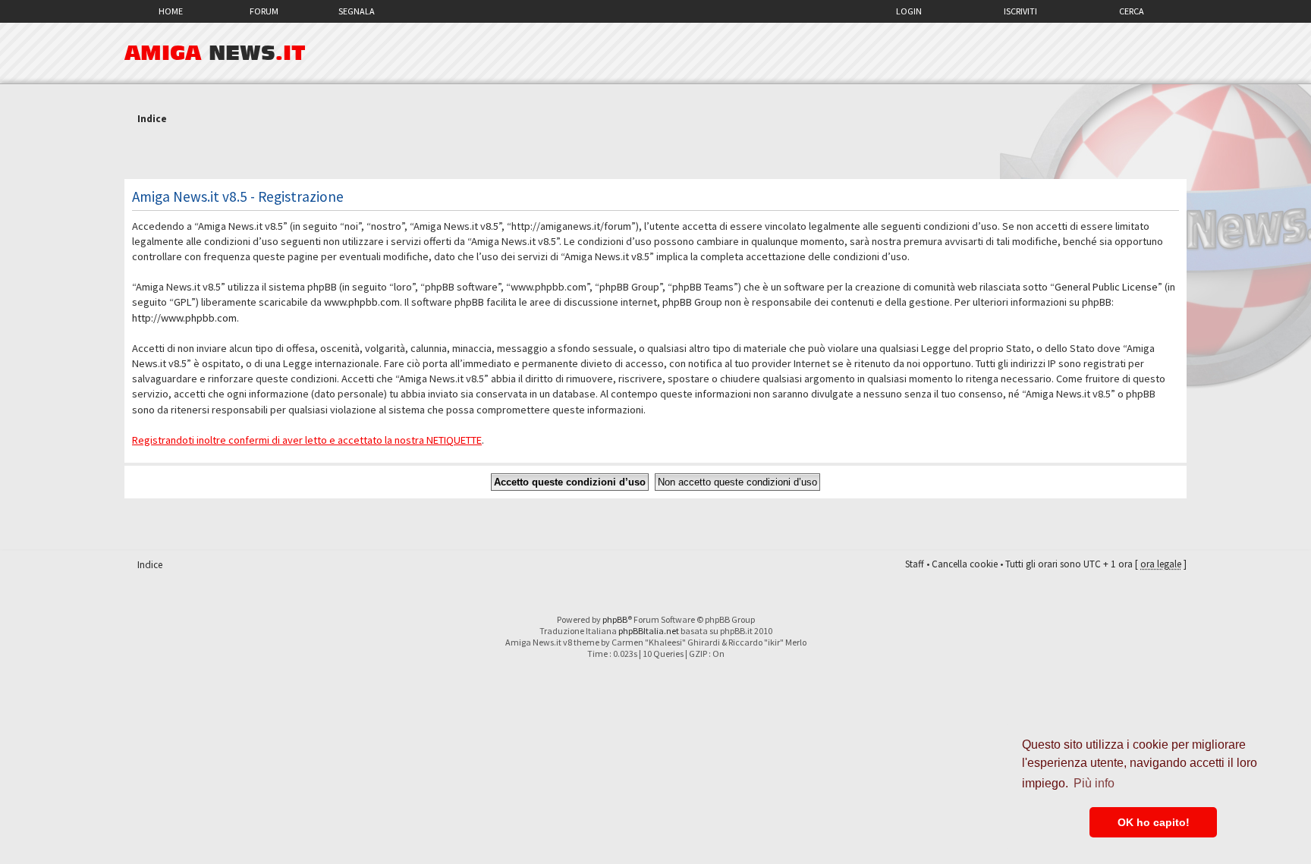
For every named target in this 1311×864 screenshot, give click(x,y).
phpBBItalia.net (648, 630)
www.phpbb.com (362, 302)
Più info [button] (1094, 783)
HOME (171, 11)
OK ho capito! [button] (1154, 822)
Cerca (1131, 11)
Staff (914, 564)
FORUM (264, 11)
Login (909, 11)
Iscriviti (1020, 11)
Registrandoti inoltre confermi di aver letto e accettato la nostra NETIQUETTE (307, 440)
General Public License (1106, 287)
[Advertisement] (655, 154)
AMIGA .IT (215, 53)
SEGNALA (356, 11)
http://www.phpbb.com (184, 318)
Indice (152, 118)
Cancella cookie (965, 564)
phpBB (614, 619)
